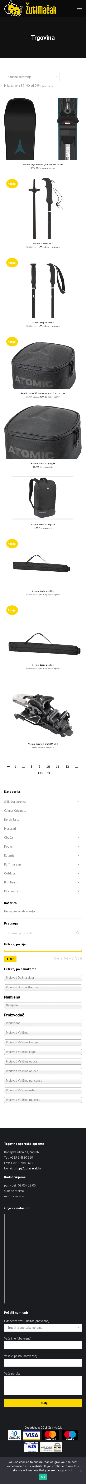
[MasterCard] (50, 1439)
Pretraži (77, 933)
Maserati (10, 828)
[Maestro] (70, 1439)
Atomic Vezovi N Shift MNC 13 (43, 744)
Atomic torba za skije (43, 591)
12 (67, 766)
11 (57, 766)
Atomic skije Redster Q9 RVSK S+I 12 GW (43, 164)
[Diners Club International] (14, 1439)
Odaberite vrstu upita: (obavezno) (26, 1321)
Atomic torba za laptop (43, 524)
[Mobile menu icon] (79, 8)
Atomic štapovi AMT (43, 243)
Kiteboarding (12, 891)
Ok (43, 1476)
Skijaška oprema (15, 802)
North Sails (11, 820)
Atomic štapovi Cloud (43, 322)
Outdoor (9, 873)
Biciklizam (10, 882)
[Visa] (31, 1439)
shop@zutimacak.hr (27, 1168)
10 (48, 766)
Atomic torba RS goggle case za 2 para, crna (43, 393)
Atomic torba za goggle (43, 463)
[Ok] (81, 1470)
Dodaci (8, 846)
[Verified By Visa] (31, 1451)
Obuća (8, 837)
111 (40, 773)
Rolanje (9, 855)
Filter (10, 958)
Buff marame (13, 864)
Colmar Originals (15, 811)
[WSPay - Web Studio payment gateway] (51, 1451)
